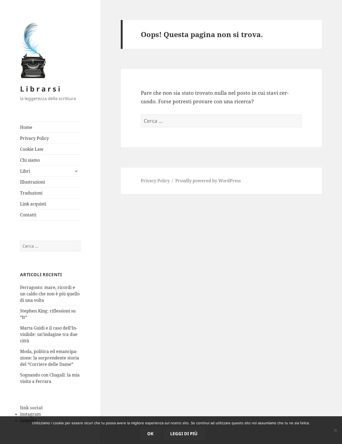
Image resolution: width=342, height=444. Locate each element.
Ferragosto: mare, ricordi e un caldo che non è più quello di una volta (50, 293)
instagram (30, 414)
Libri (25, 171)
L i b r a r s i (40, 89)
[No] (335, 430)
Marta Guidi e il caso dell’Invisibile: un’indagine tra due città (48, 334)
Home (26, 127)
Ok (150, 434)
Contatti (28, 215)
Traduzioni (31, 193)
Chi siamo (30, 160)
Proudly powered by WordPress (208, 181)
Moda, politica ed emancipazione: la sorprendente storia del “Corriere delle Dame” (49, 357)
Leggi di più (183, 434)
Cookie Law (32, 149)
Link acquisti (33, 204)
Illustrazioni (32, 182)
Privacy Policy (34, 138)
